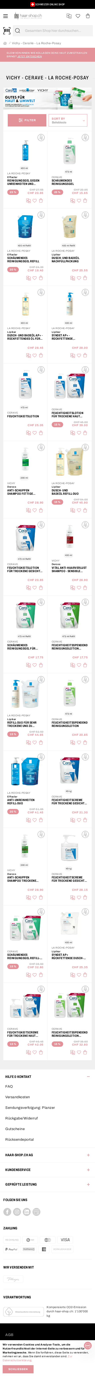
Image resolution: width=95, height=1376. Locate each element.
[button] (9, 6)
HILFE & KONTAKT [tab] (18, 1077)
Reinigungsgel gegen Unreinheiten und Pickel (23, 182)
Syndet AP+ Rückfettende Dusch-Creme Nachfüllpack (68, 956)
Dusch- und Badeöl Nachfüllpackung (66, 259)
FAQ (9, 1086)
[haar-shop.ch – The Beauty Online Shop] (28, 16)
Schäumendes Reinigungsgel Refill (23, 259)
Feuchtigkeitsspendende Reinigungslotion (70, 724)
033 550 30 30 (45, 4)
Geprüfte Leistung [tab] (21, 1184)
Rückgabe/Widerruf (21, 1118)
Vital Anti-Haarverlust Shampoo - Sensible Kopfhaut (69, 569)
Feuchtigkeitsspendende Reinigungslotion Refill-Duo (70, 1034)
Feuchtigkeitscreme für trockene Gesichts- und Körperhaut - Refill (69, 801)
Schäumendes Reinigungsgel (63, 182)
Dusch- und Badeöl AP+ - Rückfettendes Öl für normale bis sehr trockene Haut (25, 337)
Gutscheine (15, 1129)
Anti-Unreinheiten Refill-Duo (21, 801)
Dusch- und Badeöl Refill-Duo (65, 492)
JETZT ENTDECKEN (29, 56)
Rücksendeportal (19, 1139)
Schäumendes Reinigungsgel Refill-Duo (23, 956)
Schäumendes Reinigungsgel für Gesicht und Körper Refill (22, 647)
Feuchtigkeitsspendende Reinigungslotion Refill (70, 647)
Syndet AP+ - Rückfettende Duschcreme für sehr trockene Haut (68, 337)
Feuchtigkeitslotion (23, 416)
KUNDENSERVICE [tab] (18, 1170)
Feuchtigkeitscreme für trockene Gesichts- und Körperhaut (69, 879)
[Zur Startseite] (5, 43)
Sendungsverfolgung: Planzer (30, 1108)
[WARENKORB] (88, 16)
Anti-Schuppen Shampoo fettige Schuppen (20, 492)
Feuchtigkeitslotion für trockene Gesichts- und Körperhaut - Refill (25, 569)
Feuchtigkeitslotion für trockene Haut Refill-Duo (68, 414)
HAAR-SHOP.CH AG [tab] (19, 1155)
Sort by (59, 118)
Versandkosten (17, 1097)
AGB (9, 1335)
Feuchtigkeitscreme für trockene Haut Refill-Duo (22, 1034)
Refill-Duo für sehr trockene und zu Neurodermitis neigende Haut (22, 724)
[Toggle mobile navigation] (5, 16)
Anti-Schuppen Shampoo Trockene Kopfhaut (21, 879)
